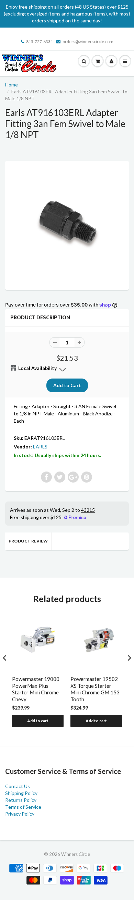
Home (11, 84)
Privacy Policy (19, 814)
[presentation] (5, 657)
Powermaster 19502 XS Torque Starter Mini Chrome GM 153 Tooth (95, 689)
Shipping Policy (21, 793)
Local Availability (37, 368)
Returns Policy (20, 800)
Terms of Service (23, 807)
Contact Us (17, 786)
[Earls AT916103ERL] (67, 224)
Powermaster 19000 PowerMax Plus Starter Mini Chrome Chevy (35, 689)
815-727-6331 (39, 41)
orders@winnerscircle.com (88, 41)
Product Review (28, 541)
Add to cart (37, 720)
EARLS (40, 446)
